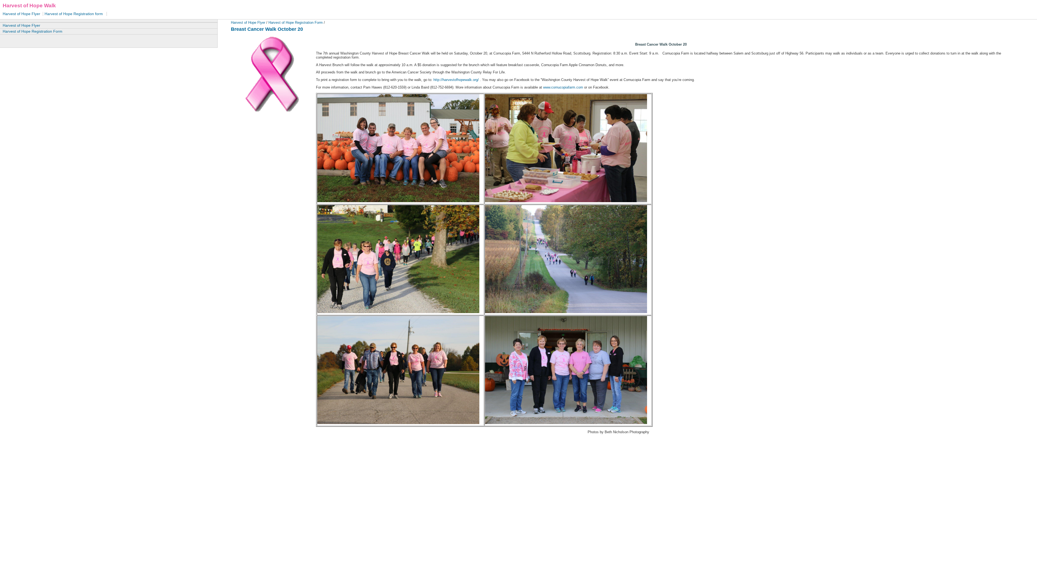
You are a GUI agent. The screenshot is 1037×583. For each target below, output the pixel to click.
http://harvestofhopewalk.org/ (456, 80)
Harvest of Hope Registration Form (295, 23)
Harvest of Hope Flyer (22, 14)
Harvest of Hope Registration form (73, 14)
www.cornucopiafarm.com (563, 87)
